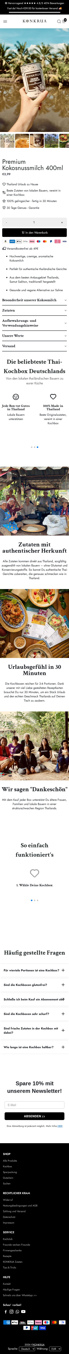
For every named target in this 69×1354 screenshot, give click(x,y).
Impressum (8, 1222)
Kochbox (7, 1166)
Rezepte (7, 1256)
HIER (60, 1126)
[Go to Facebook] (6, 1312)
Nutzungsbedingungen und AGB (20, 1205)
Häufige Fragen (11, 1289)
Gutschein (8, 1178)
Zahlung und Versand (14, 1211)
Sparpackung (10, 1172)
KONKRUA (39, 1344)
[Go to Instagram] (11, 1312)
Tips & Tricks (9, 1267)
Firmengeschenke (12, 1250)
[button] (34, 300)
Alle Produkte (10, 1160)
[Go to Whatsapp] (17, 1312)
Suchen (6, 1183)
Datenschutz (9, 1217)
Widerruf (8, 1200)
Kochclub (8, 1239)
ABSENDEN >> (34, 1116)
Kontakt (6, 1284)
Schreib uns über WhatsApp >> (20, 1295)
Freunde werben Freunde (16, 1244)
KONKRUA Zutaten (12, 1262)
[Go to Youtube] (23, 1312)
